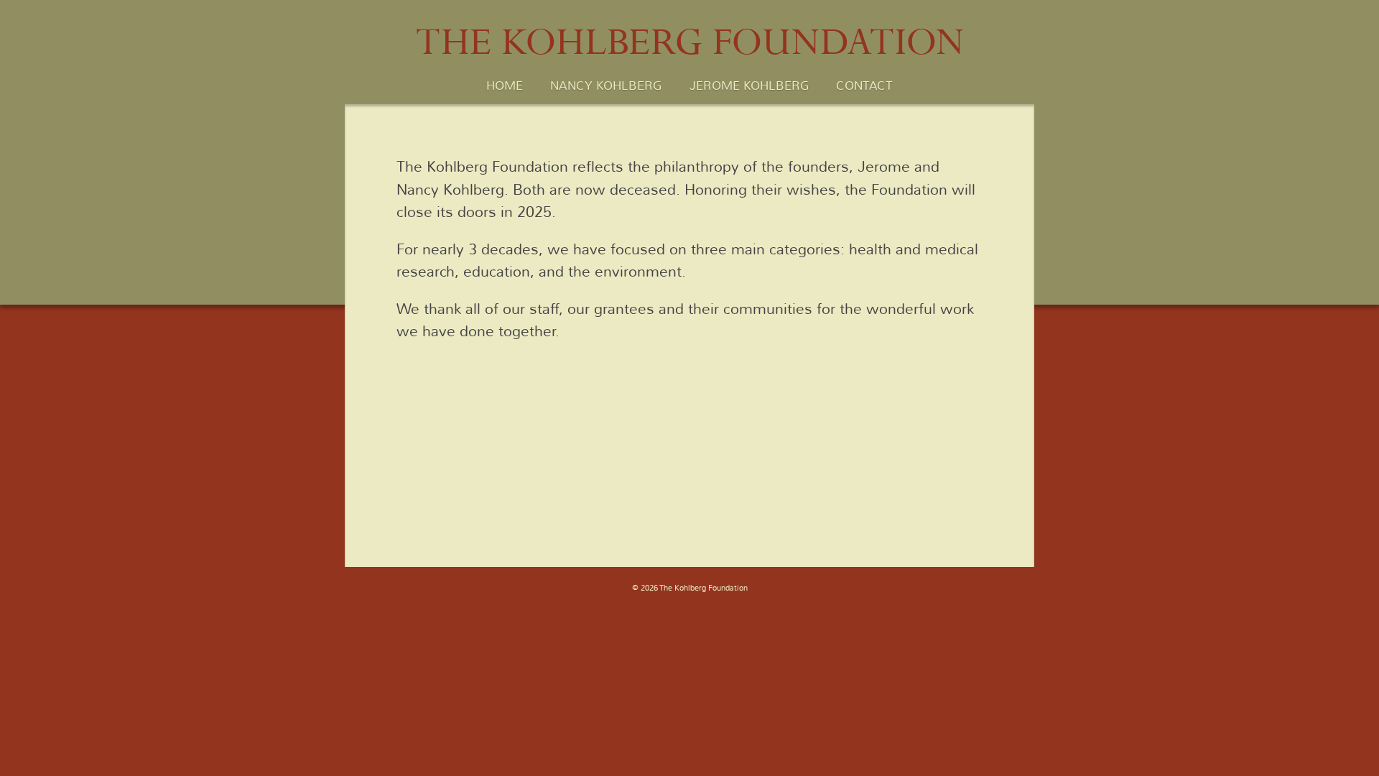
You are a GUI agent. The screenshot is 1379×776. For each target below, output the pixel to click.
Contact (864, 86)
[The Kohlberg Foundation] (690, 62)
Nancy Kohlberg (605, 86)
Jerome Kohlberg (749, 86)
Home (504, 86)
